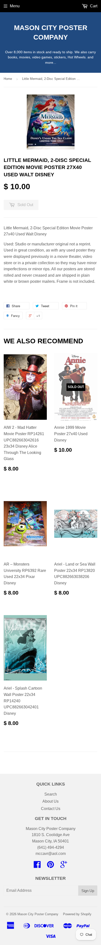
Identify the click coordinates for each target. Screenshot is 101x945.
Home (8, 79)
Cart (93, 6)
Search (50, 794)
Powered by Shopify (77, 914)
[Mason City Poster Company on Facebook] (37, 866)
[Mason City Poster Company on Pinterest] (50, 866)
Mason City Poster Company (50, 32)
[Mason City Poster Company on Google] (63, 866)
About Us (50, 801)
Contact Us (50, 809)
